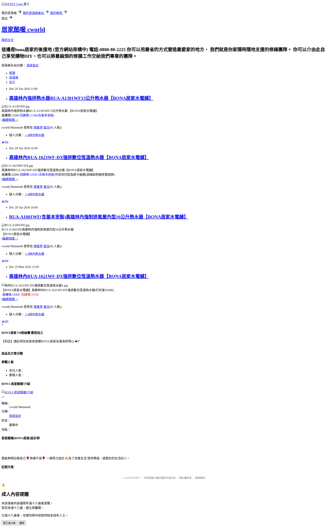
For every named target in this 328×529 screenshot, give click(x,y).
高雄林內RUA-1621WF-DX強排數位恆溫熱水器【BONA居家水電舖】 (79, 276)
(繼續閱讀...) (10, 120)
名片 (12, 82)
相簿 (12, 73)
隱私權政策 (185, 477)
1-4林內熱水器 (34, 135)
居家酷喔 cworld (23, 29)
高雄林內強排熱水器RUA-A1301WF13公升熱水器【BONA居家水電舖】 (81, 98)
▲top (5, 141)
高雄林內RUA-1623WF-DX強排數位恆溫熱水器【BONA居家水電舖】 (79, 157)
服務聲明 (200, 477)
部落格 (13, 77)
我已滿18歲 (9, 523)
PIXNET (135, 477)
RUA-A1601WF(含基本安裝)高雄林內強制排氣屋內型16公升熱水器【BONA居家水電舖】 (98, 216)
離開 (21, 523)
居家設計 (33, 65)
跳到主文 (8, 40)
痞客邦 (38, 127)
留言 (46, 127)
